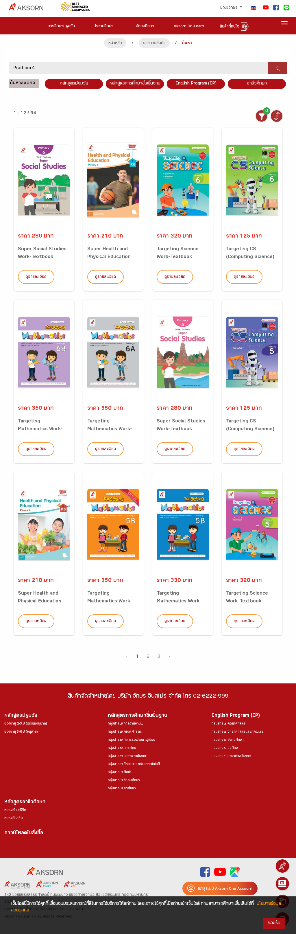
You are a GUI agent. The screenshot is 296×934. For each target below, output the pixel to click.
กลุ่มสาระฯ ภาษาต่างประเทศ (127, 756)
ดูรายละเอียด (36, 277)
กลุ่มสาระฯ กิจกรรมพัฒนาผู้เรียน (131, 740)
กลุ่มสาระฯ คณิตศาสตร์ (125, 732)
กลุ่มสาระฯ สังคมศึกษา (124, 780)
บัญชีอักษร (229, 8)
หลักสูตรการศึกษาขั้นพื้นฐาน (135, 84)
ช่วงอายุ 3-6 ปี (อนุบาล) (21, 732)
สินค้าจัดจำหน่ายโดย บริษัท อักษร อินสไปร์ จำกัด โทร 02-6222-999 (148, 696)
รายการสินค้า (154, 43)
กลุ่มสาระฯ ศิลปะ (119, 772)
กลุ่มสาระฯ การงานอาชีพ (125, 723)
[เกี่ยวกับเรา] (282, 866)
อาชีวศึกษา (257, 84)
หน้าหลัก (115, 43)
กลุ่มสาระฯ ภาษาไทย (122, 748)
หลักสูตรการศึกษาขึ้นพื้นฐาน (137, 716)
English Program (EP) (196, 84)
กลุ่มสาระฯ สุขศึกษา (122, 788)
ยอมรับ (274, 923)
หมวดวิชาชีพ (13, 818)
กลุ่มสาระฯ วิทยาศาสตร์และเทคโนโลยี (134, 764)
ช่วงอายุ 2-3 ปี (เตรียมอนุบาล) (25, 723)
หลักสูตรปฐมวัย (20, 716)
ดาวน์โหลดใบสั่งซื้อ (23, 833)
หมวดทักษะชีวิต (15, 810)
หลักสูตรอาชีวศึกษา (24, 802)
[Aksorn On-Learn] (282, 883)
